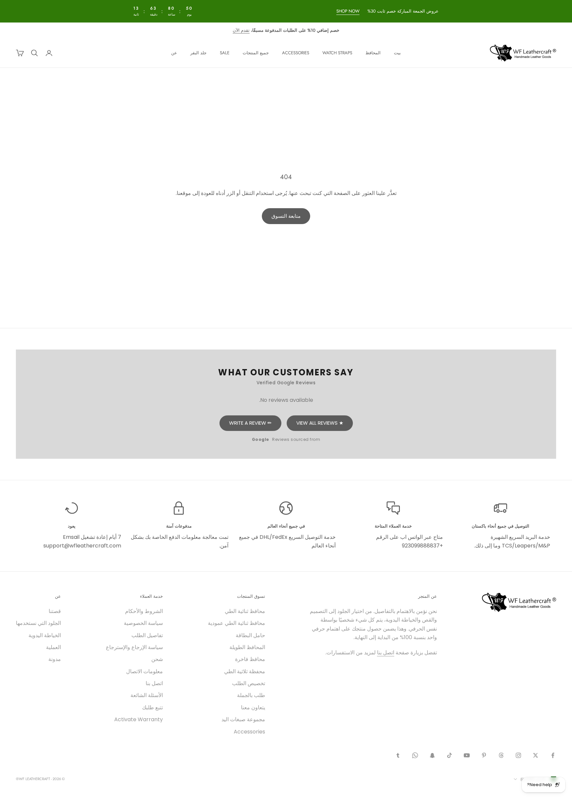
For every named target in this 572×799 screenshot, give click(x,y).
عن (174, 53)
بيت (397, 53)
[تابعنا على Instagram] (518, 755)
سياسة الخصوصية (143, 623)
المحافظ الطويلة (247, 647)
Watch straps (337, 53)
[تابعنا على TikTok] (449, 755)
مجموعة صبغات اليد (243, 719)
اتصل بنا (385, 652)
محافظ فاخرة (250, 659)
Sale (224, 53)
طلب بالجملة (251, 695)
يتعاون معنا (253, 707)
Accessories (295, 53)
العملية (53, 647)
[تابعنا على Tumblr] (398, 755)
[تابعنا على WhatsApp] (415, 755)
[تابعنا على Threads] (501, 755)
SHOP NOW (348, 11)
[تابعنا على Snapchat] (432, 755)
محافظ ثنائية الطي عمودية (236, 623)
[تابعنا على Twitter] (535, 755)
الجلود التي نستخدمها (38, 623)
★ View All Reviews (319, 422)
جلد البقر (198, 53)
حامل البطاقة (250, 635)
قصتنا (55, 611)
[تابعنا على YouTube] (466, 755)
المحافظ (373, 53)
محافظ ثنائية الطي (245, 611)
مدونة (54, 659)
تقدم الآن (241, 30)
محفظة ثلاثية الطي (244, 671)
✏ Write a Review (250, 422)
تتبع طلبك (152, 707)
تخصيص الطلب (248, 683)
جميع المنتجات (256, 53)
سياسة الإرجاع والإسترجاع (134, 647)
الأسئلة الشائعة (146, 695)
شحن (157, 659)
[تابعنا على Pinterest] (484, 755)
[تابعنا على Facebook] (552, 755)
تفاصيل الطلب (147, 635)
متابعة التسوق (286, 215)
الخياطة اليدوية (44, 635)
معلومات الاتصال (144, 671)
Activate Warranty (138, 719)
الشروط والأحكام (144, 611)
